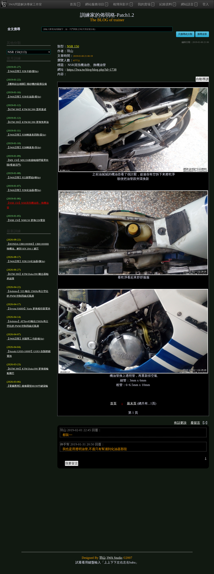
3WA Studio (114, 557)
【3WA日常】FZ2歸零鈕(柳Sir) (24, 177)
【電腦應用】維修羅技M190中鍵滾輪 (27, 386)
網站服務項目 (94, 4)
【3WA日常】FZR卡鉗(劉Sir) (22, 71)
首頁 (73, 4)
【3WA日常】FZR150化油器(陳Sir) (26, 261)
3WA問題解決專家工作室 (25, 4)
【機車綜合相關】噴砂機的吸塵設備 (27, 84)
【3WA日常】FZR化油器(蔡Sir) (24, 96)
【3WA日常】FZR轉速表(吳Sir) (24, 147)
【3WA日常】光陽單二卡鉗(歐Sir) (25, 338)
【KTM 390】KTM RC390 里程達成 (26, 109)
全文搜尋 (14, 29)
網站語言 (187, 4)
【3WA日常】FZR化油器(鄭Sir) (24, 190)
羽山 (102, 557)
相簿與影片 (121, 4)
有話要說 (180, 423)
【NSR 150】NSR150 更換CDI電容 (26, 220)
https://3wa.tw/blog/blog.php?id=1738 (92, 69)
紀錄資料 (165, 4)
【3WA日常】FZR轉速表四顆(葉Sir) (26, 134)
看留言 (195, 423)
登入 (205, 4)
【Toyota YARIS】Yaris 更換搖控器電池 (28, 308)
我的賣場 (144, 4)
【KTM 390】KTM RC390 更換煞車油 (28, 122)
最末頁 (131, 403)
